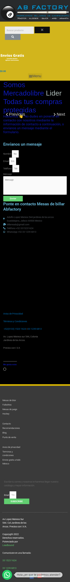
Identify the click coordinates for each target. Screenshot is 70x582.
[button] (35, 76)
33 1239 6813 (35, 329)
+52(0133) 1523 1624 (15, 329)
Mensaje (7, 174)
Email (6, 161)
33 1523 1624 (9, 560)
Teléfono (7, 168)
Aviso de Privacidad (13, 313)
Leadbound (8, 545)
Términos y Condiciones (15, 321)
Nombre (7, 153)
